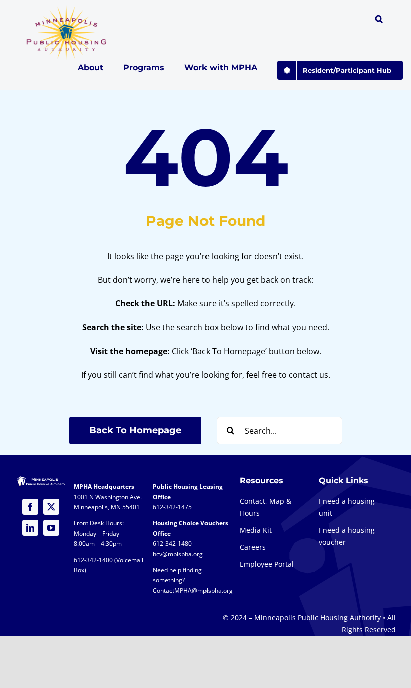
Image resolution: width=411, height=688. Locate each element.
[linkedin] (30, 528)
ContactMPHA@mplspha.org (193, 590)
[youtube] (51, 528)
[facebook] (30, 507)
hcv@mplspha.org (178, 554)
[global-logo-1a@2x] (67, 8)
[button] (379, 20)
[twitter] (51, 507)
